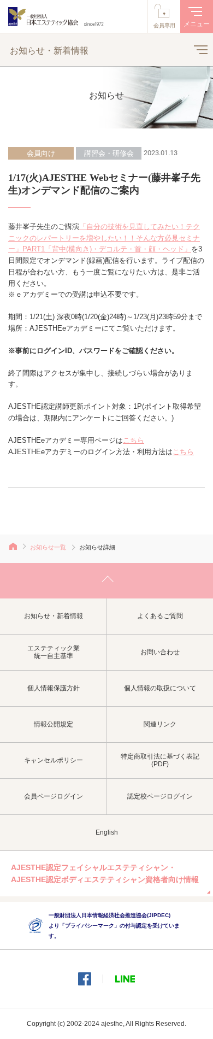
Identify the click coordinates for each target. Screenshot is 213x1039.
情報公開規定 (53, 724)
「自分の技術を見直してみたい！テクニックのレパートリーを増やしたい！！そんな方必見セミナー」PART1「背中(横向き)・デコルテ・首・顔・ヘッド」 (104, 238)
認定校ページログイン (160, 796)
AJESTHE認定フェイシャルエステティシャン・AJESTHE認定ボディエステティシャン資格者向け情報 (105, 873)
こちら (133, 440)
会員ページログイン (53, 796)
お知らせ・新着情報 (53, 616)
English (107, 832)
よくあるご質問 (160, 616)
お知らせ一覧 (48, 547)
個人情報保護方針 (53, 688)
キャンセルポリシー (53, 760)
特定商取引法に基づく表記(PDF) (160, 760)
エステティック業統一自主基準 (53, 652)
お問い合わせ (160, 652)
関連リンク (160, 724)
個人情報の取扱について (160, 688)
